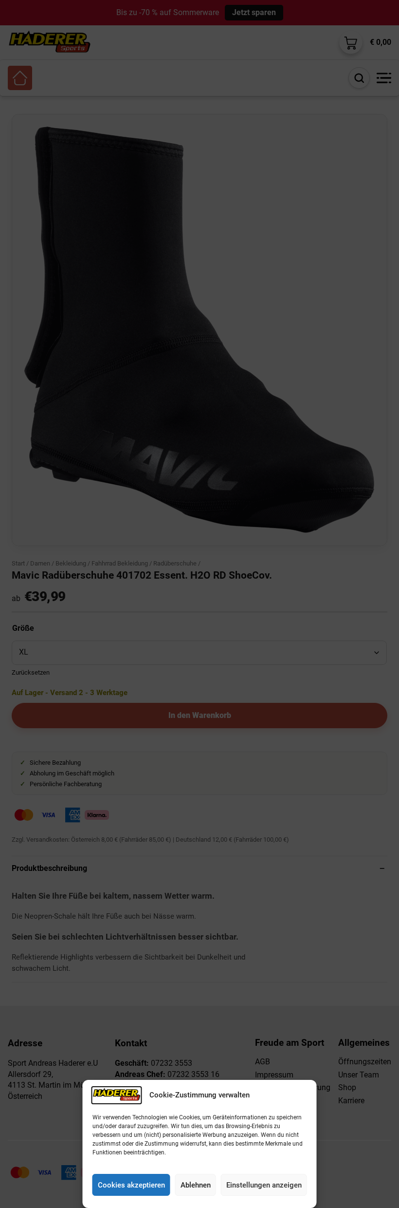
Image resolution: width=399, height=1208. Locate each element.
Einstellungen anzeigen (264, 1185)
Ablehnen (196, 1185)
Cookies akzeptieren (131, 1185)
